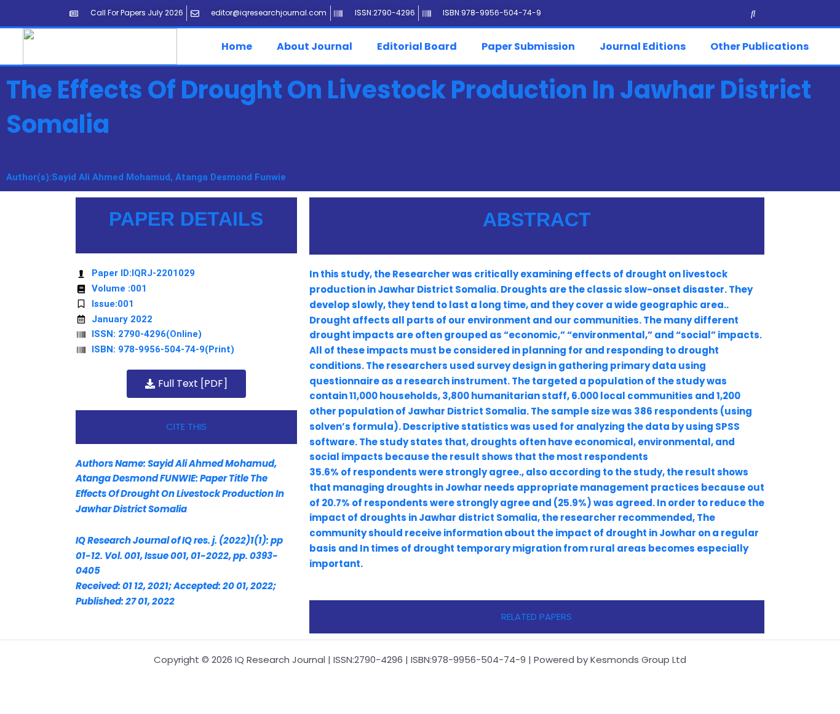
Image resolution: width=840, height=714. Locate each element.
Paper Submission (528, 46)
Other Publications (759, 46)
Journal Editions (643, 46)
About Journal (314, 46)
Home (236, 46)
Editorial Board (417, 46)
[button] (239, 47)
